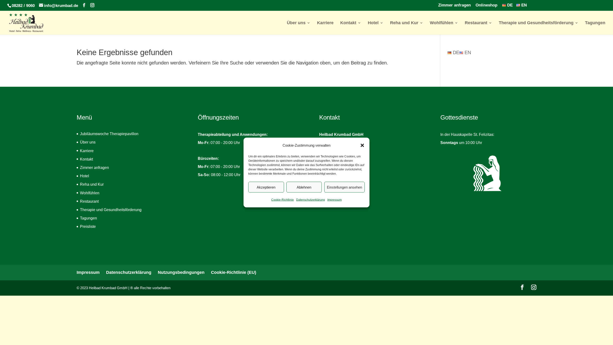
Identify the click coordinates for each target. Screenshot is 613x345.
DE (509, 5)
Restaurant (476, 23)
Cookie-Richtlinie (282, 199)
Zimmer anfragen (454, 5)
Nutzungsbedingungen (181, 272)
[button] (362, 145)
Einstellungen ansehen (344, 187)
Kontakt (348, 23)
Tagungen (595, 23)
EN (523, 5)
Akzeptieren (266, 187)
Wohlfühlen (441, 23)
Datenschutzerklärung (310, 199)
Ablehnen (304, 187)
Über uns (296, 23)
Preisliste (88, 226)
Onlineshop (486, 5)
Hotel (373, 23)
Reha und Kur (404, 23)
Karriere (325, 23)
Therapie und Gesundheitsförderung (536, 23)
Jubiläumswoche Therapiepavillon (109, 134)
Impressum (334, 199)
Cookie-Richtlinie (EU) (233, 272)
